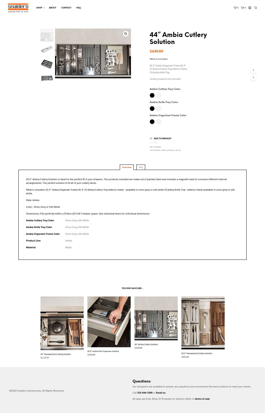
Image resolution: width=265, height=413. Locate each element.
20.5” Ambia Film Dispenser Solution (103, 351)
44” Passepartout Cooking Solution (55, 354)
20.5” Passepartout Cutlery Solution (196, 353)
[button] (236, 7)
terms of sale (202, 398)
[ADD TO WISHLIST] (62, 344)
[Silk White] (158, 95)
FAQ (78, 8)
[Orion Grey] (152, 95)
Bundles (171, 150)
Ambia (163, 150)
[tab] (127, 167)
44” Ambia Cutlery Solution (146, 344)
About (52, 8)
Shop (39, 8)
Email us (160, 392)
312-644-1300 (144, 392)
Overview (126, 167)
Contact (66, 8)
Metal (178, 150)
